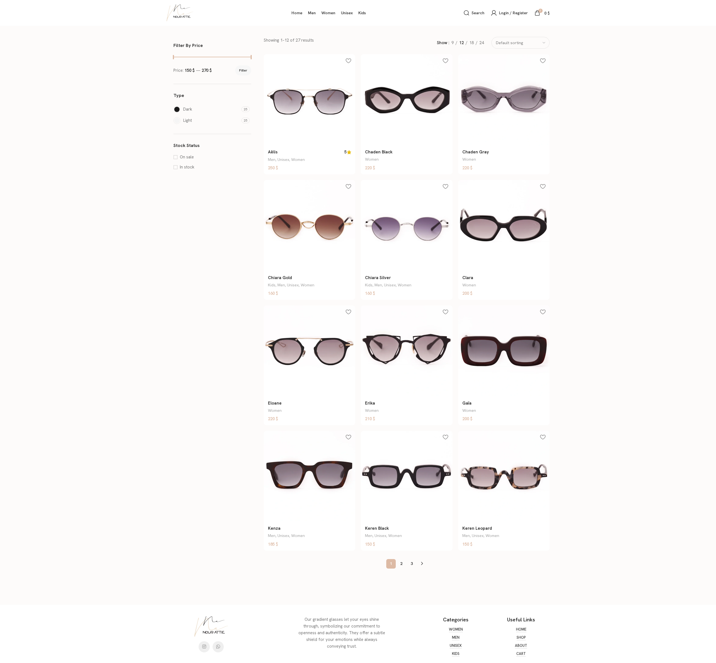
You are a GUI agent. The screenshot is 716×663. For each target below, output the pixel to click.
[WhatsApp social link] (218, 646)
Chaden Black (378, 152)
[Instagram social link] (204, 646)
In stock (187, 167)
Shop (521, 637)
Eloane (275, 403)
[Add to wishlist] (348, 60)
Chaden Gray (475, 152)
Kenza (274, 528)
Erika (370, 403)
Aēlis (272, 152)
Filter (243, 70)
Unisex (283, 159)
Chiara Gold (280, 278)
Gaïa (467, 403)
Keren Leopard (477, 528)
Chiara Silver (378, 278)
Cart (521, 654)
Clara (467, 278)
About (521, 645)
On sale (187, 157)
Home (521, 629)
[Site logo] (179, 12)
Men (271, 159)
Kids (271, 284)
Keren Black (377, 528)
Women (298, 159)
